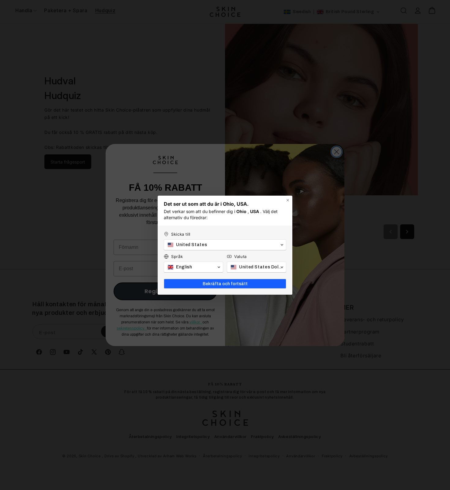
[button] (225, 244)
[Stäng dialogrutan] (287, 200)
